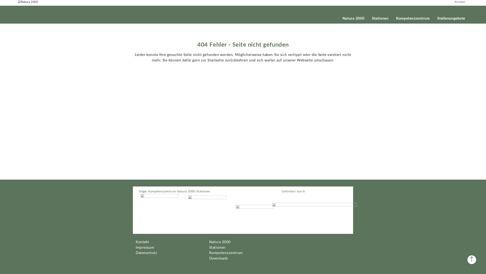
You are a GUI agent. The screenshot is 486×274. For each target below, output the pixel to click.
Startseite (215, 60)
